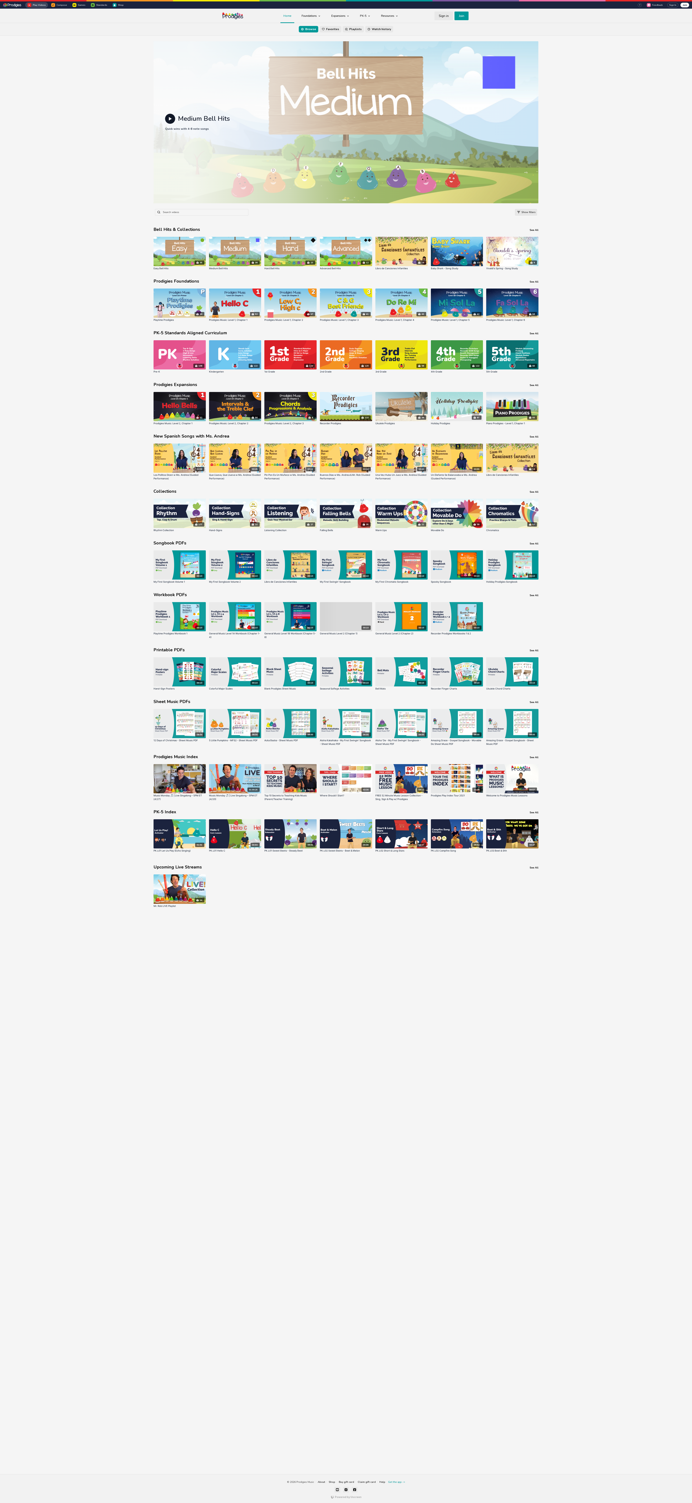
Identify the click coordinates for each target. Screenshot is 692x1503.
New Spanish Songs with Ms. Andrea (191, 436)
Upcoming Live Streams (178, 867)
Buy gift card (346, 1482)
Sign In (672, 5)
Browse (310, 29)
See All (534, 230)
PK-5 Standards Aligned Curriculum (190, 333)
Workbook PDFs (170, 595)
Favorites (332, 29)
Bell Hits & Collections (177, 229)
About (321, 1482)
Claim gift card (367, 1482)
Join (685, 5)
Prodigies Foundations (176, 281)
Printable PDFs (169, 650)
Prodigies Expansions (175, 384)
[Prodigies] (12, 5)
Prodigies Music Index (176, 757)
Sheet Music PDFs (172, 701)
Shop (332, 1482)
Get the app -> (396, 1482)
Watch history (381, 29)
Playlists (355, 29)
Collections (165, 491)
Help (382, 1482)
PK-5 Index (165, 812)
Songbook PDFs (170, 543)
